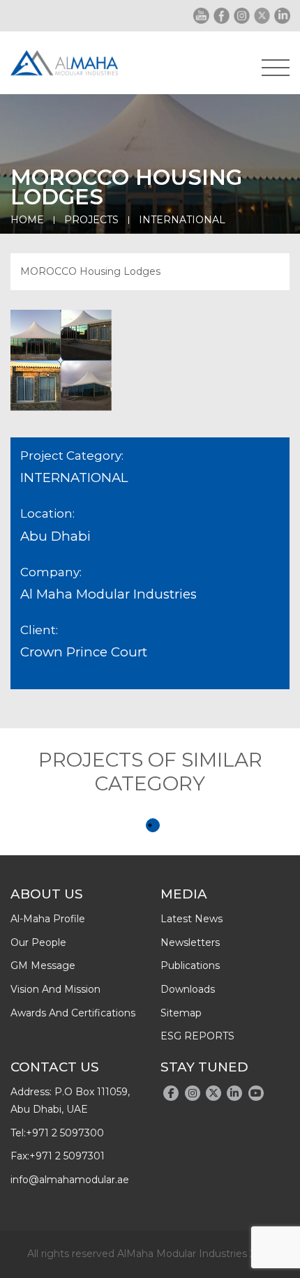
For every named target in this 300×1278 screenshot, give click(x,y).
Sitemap (181, 1013)
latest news (191, 918)
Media (183, 894)
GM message (42, 965)
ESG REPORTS (197, 1036)
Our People (38, 942)
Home (27, 219)
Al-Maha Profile (47, 918)
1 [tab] (153, 825)
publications (190, 965)
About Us (46, 894)
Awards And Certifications (72, 1013)
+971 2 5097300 (65, 1133)
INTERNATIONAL (182, 219)
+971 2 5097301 (67, 1156)
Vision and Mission (55, 989)
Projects (91, 219)
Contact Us (54, 1067)
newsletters (190, 942)
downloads (187, 989)
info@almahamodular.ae (69, 1179)
